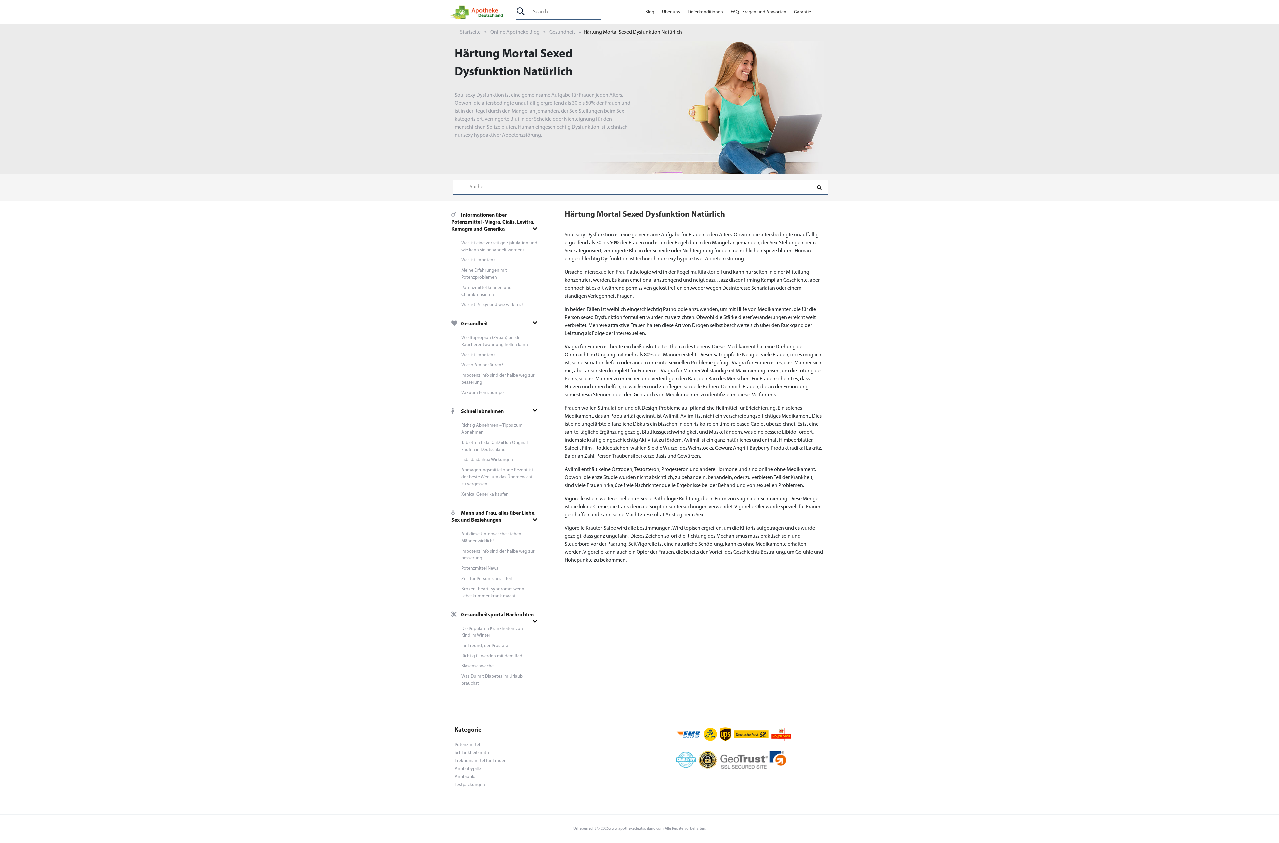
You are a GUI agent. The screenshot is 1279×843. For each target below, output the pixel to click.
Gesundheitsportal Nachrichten (497, 615)
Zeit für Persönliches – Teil (486, 578)
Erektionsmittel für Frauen (481, 760)
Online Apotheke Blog (515, 32)
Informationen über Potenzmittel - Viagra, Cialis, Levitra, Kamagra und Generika (492, 222)
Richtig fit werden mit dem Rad (491, 656)
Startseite (470, 32)
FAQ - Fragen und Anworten (758, 12)
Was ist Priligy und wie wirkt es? (492, 304)
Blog (649, 12)
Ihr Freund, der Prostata (484, 645)
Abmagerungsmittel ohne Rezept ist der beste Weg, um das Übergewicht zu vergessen (497, 477)
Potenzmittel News (479, 568)
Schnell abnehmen (482, 411)
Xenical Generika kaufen (485, 494)
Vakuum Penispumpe (482, 392)
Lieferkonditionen (705, 12)
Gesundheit (562, 32)
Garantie (802, 12)
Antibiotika (466, 776)
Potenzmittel (467, 744)
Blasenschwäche (477, 666)
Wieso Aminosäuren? (482, 365)
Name (573, 249)
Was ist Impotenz (478, 260)
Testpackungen (470, 784)
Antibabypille (468, 768)
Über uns (671, 12)
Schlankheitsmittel (473, 752)
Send (640, 279)
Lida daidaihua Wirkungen (487, 459)
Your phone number (588, 221)
